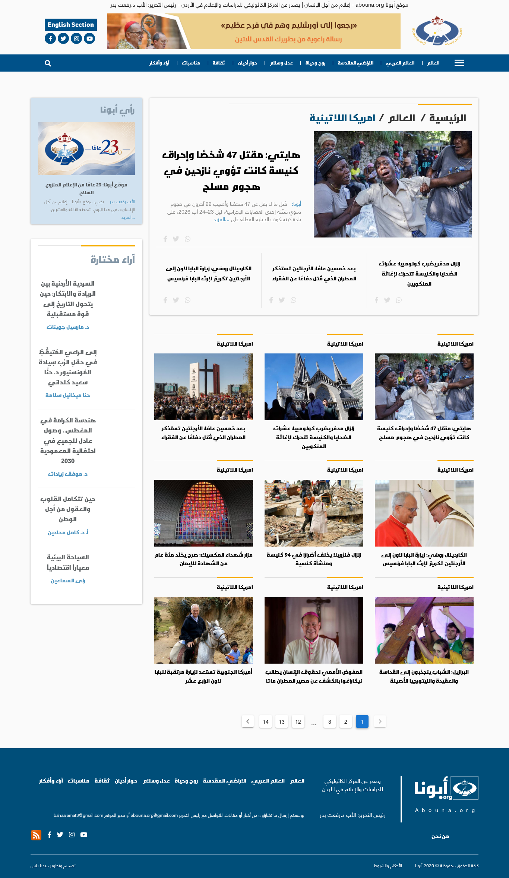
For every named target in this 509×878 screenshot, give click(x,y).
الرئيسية (447, 118)
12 (298, 721)
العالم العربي (400, 63)
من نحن (440, 836)
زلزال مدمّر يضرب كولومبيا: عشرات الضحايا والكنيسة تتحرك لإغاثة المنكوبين (419, 273)
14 (266, 721)
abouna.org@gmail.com (154, 815)
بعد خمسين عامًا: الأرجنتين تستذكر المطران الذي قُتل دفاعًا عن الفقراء (314, 273)
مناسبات (191, 63)
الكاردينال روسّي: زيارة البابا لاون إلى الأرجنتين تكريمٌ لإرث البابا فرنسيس (209, 273)
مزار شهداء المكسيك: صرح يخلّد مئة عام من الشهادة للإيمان (203, 559)
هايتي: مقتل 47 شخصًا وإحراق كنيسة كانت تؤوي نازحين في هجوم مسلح (231, 170)
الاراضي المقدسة (355, 63)
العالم (433, 63)
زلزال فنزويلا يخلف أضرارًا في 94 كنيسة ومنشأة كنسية (314, 559)
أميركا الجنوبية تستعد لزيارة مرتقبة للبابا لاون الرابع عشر (203, 676)
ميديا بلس (40, 865)
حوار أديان (247, 63)
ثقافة (219, 63)
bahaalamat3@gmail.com (78, 815)
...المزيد (222, 218)
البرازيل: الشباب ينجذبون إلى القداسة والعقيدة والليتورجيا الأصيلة (424, 676)
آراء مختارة (113, 259)
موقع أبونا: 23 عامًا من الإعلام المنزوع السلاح (86, 188)
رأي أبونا (117, 109)
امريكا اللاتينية (455, 343)
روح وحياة (315, 63)
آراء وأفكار (159, 63)
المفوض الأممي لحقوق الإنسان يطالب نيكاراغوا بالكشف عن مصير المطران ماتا (314, 676)
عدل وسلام (281, 63)
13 (282, 721)
